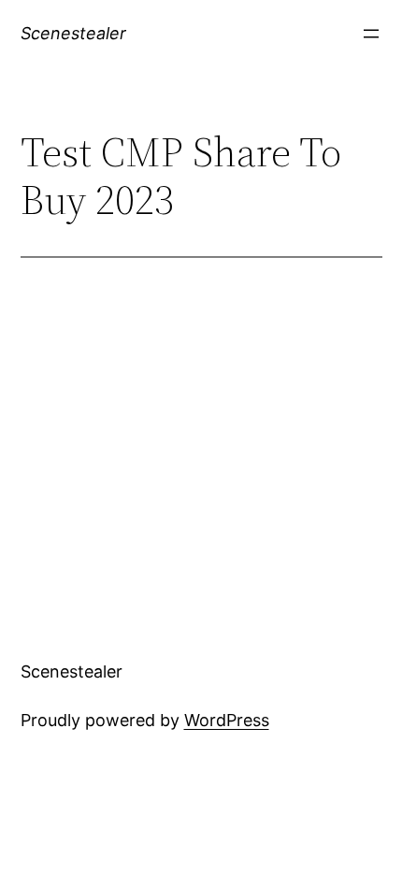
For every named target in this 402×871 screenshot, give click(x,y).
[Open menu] (371, 33)
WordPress (226, 720)
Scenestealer (73, 33)
